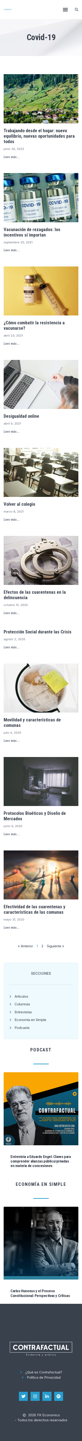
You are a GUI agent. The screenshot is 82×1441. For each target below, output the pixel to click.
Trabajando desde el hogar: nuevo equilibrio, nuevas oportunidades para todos (39, 136)
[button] (65, 9)
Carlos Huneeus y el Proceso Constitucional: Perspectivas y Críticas (40, 1293)
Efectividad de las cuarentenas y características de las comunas (34, 909)
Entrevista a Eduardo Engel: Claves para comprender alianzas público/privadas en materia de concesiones (40, 1161)
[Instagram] (35, 1396)
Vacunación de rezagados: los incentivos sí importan (32, 232)
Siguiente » (55, 946)
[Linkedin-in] (46, 1396)
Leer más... (12, 157)
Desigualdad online (21, 416)
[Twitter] (23, 1396)
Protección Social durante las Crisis (38, 632)
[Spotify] (58, 1396)
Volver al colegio (19, 504)
